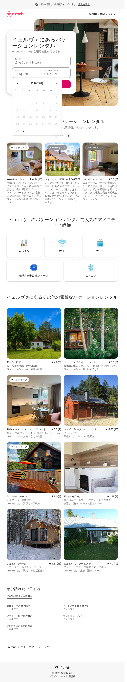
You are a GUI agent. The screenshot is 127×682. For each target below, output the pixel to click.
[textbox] (27, 74)
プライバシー (56, 676)
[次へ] (68, 136)
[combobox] (41, 62)
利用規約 (70, 676)
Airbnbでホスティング (102, 14)
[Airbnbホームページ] (15, 14)
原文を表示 (84, 4)
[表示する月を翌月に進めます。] (56, 84)
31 (24, 130)
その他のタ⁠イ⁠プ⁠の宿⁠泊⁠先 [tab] (19, 595)
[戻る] (56, 136)
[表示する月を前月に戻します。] (18, 84)
